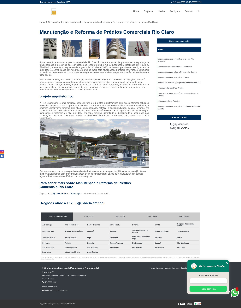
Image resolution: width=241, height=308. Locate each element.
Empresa (148, 11)
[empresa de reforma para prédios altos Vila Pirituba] (116, 48)
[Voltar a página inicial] (54, 11)
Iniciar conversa (208, 289)
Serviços (173, 11)
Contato (188, 11)
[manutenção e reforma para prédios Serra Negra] (50, 48)
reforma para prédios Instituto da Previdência (175, 67)
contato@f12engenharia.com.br (56, 291)
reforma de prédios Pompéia (168, 101)
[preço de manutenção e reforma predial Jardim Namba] (72, 48)
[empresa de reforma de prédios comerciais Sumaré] (138, 48)
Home (136, 11)
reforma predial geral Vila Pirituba (170, 88)
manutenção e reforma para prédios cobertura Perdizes (179, 83)
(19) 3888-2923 (178, 2)
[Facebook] (2, 156)
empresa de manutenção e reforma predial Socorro (177, 72)
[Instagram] (2, 152)
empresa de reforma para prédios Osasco (173, 77)
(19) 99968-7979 (194, 2)
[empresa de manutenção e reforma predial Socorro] (94, 48)
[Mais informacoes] (198, 11)
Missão (161, 11)
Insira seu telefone (208, 275)
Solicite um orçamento (179, 41)
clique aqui (75, 193)
